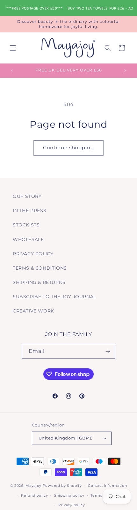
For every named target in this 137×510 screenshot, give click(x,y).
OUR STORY (27, 196)
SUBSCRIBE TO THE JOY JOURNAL (54, 296)
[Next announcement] (125, 70)
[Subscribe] (108, 351)
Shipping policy (69, 495)
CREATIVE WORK (33, 311)
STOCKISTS (26, 225)
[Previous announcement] (12, 70)
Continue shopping (68, 147)
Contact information (107, 485)
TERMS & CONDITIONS (40, 268)
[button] (13, 48)
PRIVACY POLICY (33, 254)
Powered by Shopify (62, 485)
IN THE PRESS (29, 210)
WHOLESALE (28, 239)
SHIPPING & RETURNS (39, 282)
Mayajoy (33, 485)
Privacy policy (71, 505)
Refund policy (34, 495)
